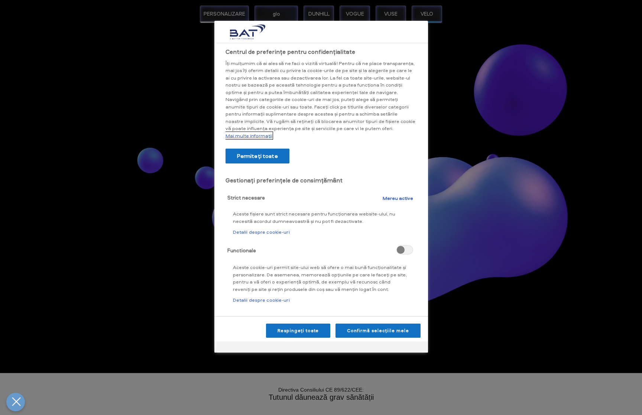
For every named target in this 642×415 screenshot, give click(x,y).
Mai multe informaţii (249, 135)
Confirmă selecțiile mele (378, 330)
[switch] (404, 249)
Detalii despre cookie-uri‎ (261, 231)
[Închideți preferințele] (15, 402)
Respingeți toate (298, 330)
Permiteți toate (257, 155)
